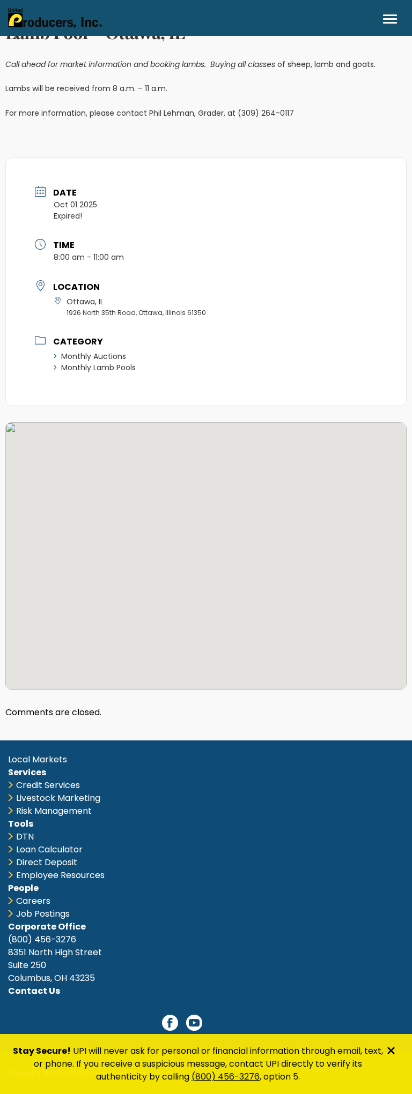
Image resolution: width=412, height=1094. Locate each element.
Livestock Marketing (58, 798)
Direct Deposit (46, 862)
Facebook (170, 1023)
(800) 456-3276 (226, 1076)
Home (55, 18)
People (23, 888)
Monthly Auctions (93, 356)
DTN (25, 836)
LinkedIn (218, 1023)
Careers (33, 901)
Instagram (242, 1023)
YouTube (194, 1023)
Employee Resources (60, 875)
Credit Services (48, 785)
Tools (20, 824)
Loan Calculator (49, 849)
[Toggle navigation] (390, 18)
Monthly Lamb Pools (98, 367)
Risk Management (54, 811)
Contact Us (34, 991)
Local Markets (37, 759)
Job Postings (43, 914)
